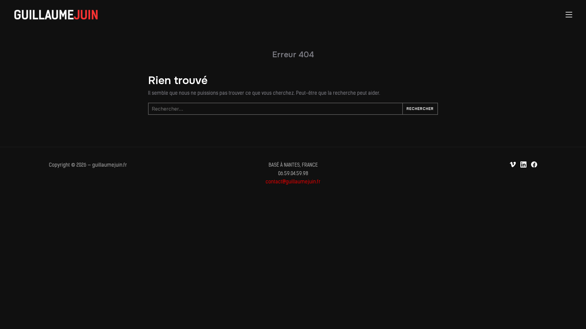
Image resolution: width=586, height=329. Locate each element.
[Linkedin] (523, 164)
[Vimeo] (513, 164)
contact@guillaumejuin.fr (293, 182)
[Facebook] (534, 164)
